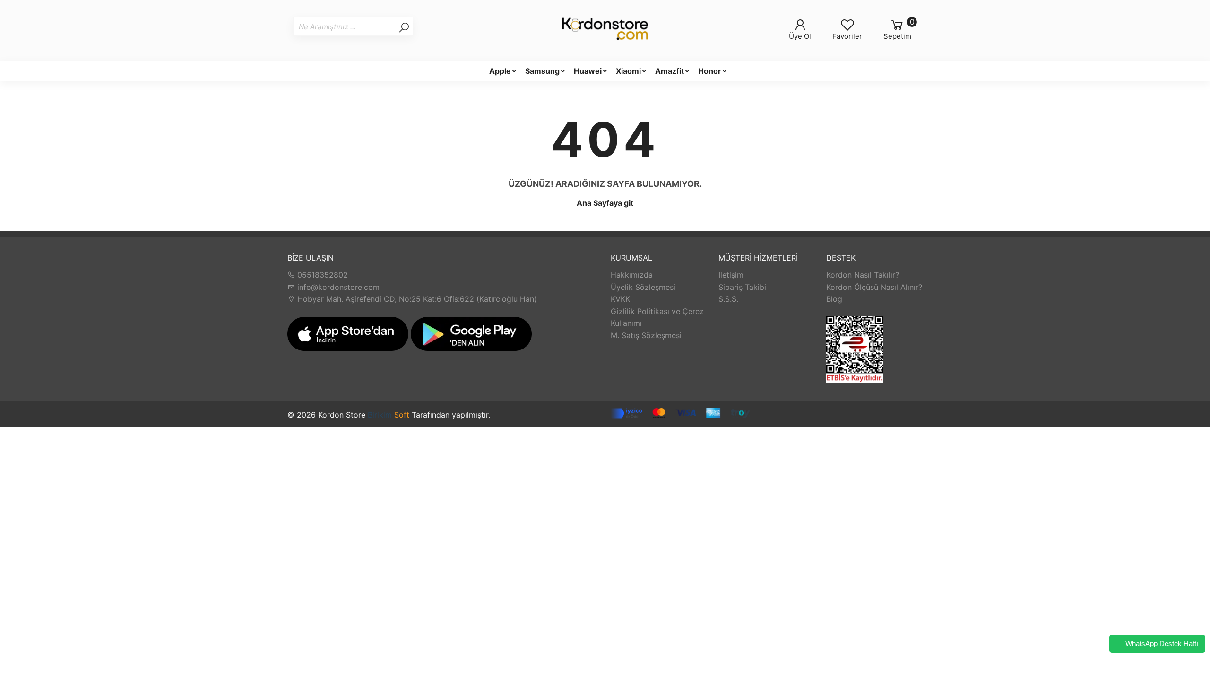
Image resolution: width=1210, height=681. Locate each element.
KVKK (620, 299)
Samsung (542, 71)
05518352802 (321, 274)
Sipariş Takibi (742, 287)
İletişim (730, 274)
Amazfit (669, 71)
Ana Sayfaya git (605, 203)
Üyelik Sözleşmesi (643, 287)
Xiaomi (628, 71)
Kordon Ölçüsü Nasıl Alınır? (874, 287)
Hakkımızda (632, 274)
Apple (500, 71)
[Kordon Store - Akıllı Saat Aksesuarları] (605, 30)
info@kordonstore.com (337, 287)
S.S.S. (728, 299)
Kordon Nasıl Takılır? (862, 274)
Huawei (588, 71)
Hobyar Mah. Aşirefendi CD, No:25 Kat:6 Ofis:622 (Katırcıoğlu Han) (416, 299)
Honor (709, 71)
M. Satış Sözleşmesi (646, 335)
